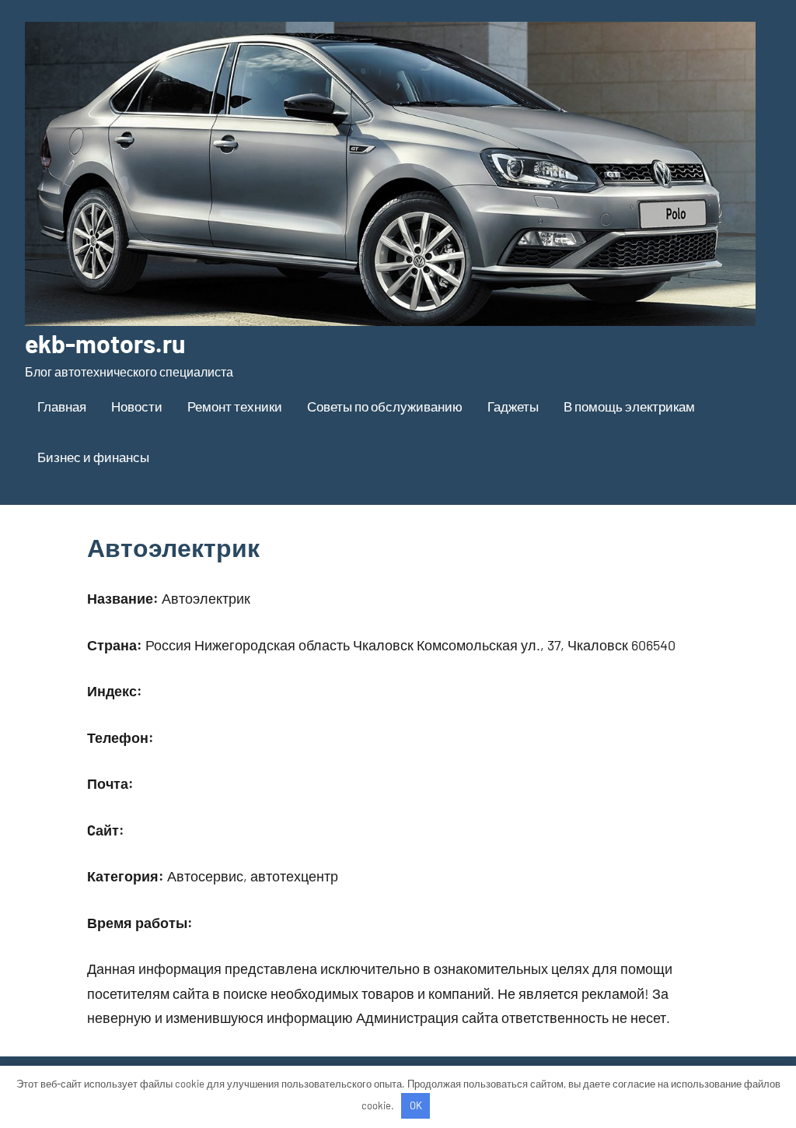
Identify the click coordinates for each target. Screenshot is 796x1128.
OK (416, 1105)
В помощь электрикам (629, 406)
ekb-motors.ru (105, 343)
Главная (61, 406)
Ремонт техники (234, 406)
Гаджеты (513, 406)
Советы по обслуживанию (385, 406)
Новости (136, 406)
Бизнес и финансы (93, 456)
